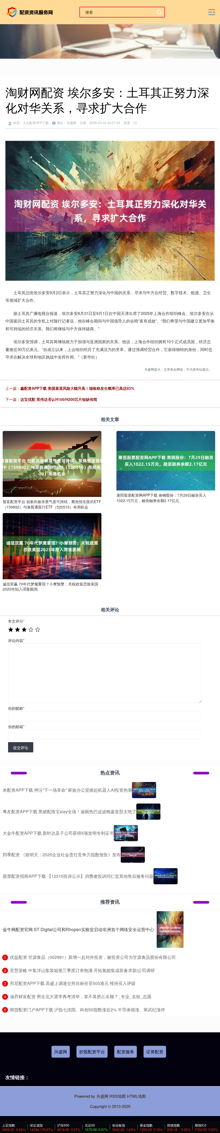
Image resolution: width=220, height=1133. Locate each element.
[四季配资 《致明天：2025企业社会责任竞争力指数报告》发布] (133, 855)
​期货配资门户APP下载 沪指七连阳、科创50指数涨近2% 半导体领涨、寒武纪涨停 (87, 1009)
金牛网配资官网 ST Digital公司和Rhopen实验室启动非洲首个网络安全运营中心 (78, 929)
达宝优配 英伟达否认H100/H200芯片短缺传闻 (58, 399)
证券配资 (154, 1051)
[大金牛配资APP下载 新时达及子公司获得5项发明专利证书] (126, 833)
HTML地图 (136, 1096)
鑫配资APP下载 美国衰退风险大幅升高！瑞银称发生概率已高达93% (77, 388)
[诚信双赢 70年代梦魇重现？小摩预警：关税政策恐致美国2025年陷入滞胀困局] (52, 545)
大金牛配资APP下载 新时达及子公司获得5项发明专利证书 (58, 833)
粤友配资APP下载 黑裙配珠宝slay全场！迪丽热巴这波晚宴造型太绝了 (69, 811)
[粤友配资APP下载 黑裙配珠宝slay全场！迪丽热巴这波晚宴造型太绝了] (148, 812)
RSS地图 (117, 1096)
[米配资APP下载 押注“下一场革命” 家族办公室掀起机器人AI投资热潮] (144, 790)
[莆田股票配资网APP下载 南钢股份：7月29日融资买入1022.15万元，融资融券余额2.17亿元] (165, 460)
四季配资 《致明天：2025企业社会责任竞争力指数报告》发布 (62, 854)
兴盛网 (60, 1051)
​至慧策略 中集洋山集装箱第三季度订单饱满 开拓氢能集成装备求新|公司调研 (82, 970)
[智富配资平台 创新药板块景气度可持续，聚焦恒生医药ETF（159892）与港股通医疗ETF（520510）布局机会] (52, 463)
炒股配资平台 (92, 1051)
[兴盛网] (30, 11)
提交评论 (20, 747)
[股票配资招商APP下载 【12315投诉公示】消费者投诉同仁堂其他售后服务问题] (165, 876)
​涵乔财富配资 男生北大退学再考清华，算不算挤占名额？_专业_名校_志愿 (80, 996)
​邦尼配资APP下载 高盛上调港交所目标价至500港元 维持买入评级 (72, 983)
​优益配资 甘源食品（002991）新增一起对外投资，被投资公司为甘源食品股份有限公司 (93, 957)
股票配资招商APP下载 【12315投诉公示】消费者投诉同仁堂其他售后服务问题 (78, 876)
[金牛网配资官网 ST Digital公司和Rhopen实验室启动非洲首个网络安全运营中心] (170, 929)
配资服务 (125, 1051)
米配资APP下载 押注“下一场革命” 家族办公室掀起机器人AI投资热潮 (67, 790)
